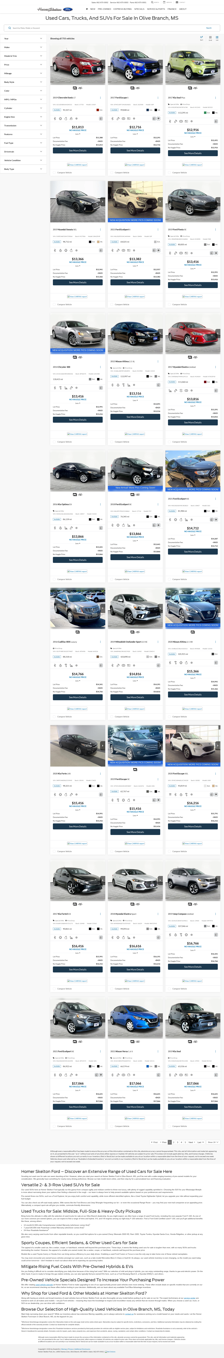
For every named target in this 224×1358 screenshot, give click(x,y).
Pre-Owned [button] (104, 9)
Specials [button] (139, 9)
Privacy (70, 1349)
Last (200, 1142)
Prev (163, 1142)
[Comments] (101, 118)
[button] (102, 64)
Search (208, 28)
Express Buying (123, 9)
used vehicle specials (44, 1285)
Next (191, 1142)
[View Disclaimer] (76, 118)
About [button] (183, 9)
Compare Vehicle (64, 172)
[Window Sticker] (158, 118)
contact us (129, 1314)
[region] (78, 141)
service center (189, 1298)
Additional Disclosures (82, 1349)
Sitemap (64, 1349)
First (155, 1142)
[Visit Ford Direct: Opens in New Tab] (110, 1352)
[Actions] (100, 97)
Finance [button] (172, 9)
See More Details (77, 150)
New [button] (92, 9)
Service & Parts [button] (156, 9)
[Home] (87, 9)
